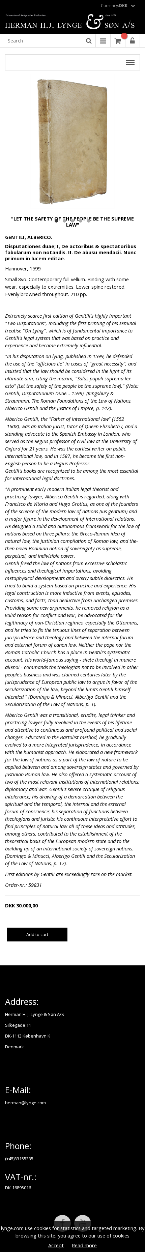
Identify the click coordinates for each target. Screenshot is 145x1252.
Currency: (114, 5)
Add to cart (37, 934)
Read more (84, 1245)
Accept (56, 1245)
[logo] (72, 22)
